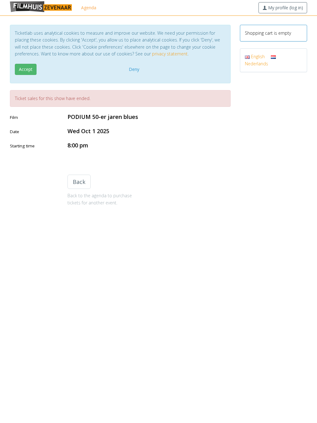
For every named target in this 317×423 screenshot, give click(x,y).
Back (79, 181)
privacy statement (170, 54)
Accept (26, 69)
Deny (134, 69)
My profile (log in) (285, 8)
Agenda (88, 8)
